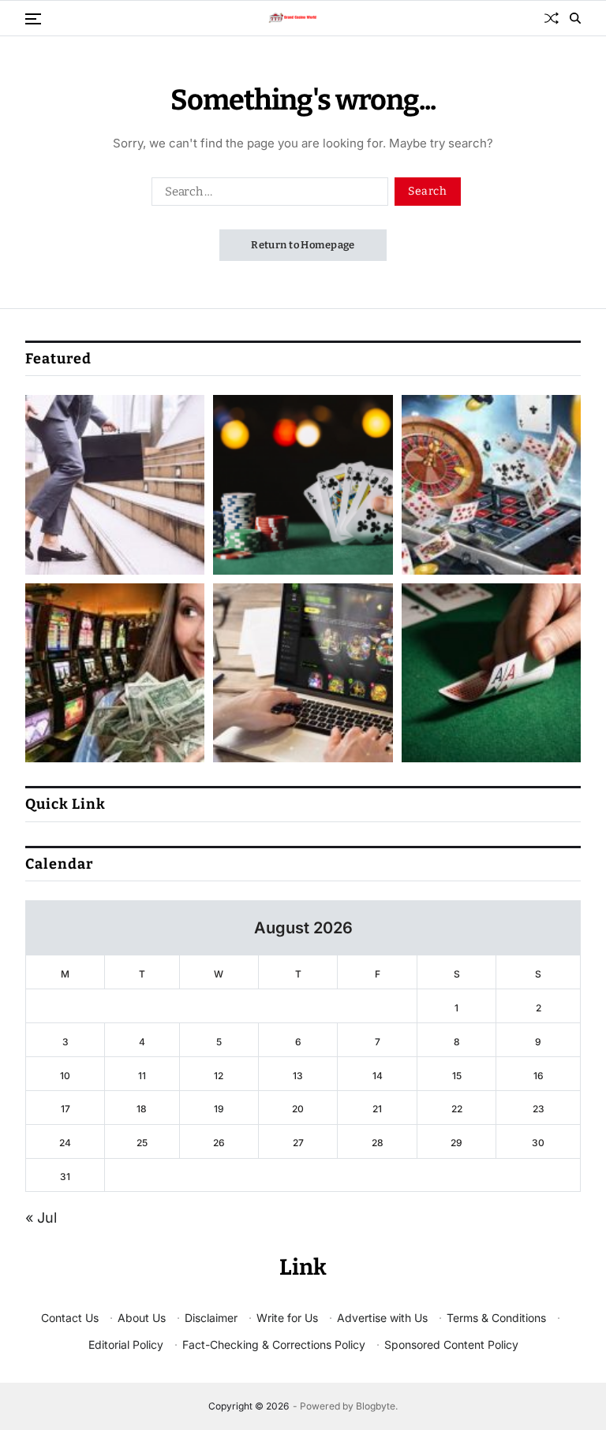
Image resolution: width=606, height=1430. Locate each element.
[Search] (575, 18)
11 (142, 1076)
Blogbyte (375, 1406)
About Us (142, 1317)
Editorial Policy (125, 1344)
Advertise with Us (382, 1317)
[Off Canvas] (33, 18)
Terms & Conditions (496, 1317)
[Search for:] (266, 194)
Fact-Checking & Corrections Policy (273, 1344)
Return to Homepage (303, 245)
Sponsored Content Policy (451, 1344)
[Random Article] (551, 18)
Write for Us (287, 1317)
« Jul (41, 1217)
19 (219, 1109)
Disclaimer (211, 1317)
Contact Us (70, 1317)
